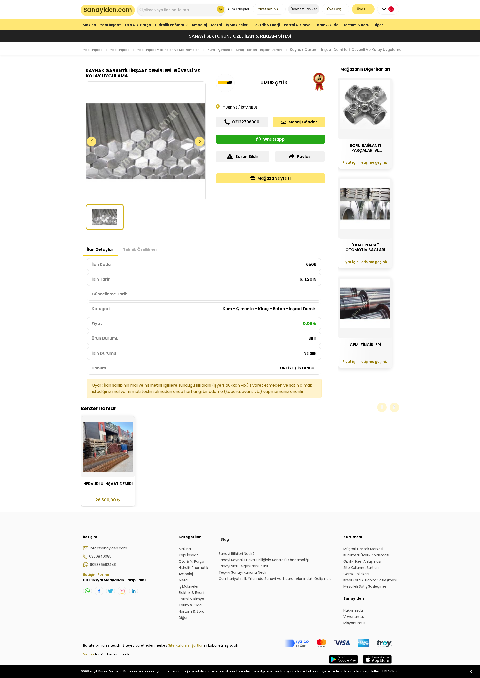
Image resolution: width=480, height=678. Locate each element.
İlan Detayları (100, 249)
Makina (89, 24)
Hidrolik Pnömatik (171, 24)
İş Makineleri (237, 24)
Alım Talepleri (239, 9)
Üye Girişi (334, 9)
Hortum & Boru (356, 24)
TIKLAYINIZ (390, 671)
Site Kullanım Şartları (186, 645)
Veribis (89, 654)
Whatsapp (274, 139)
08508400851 (100, 556)
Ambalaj (199, 24)
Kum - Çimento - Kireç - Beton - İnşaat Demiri (245, 49)
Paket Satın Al (268, 9)
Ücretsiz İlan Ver (304, 9)
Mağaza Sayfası (274, 178)
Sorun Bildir (247, 156)
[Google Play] (343, 664)
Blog (225, 539)
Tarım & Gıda (327, 24)
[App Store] (377, 664)
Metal (216, 24)
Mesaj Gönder (303, 122)
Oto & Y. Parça (138, 24)
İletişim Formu (96, 574)
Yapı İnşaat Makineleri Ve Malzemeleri (168, 49)
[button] (199, 141)
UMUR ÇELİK (274, 83)
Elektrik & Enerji (266, 24)
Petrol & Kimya (297, 24)
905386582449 (103, 564)
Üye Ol (362, 9)
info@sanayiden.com (108, 548)
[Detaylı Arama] (220, 9)
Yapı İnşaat (110, 24)
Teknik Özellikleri (140, 249)
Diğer (378, 24)
